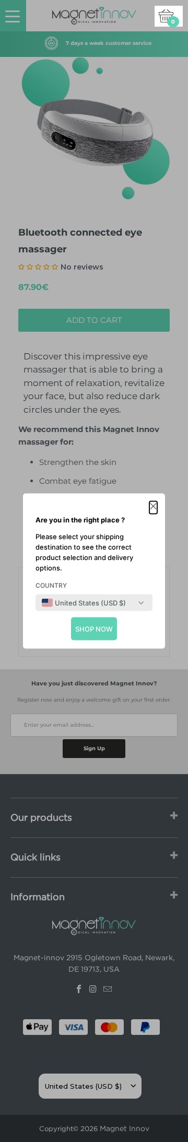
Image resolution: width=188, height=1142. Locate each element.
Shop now (94, 629)
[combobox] (84, 603)
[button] (153, 508)
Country (51, 585)
